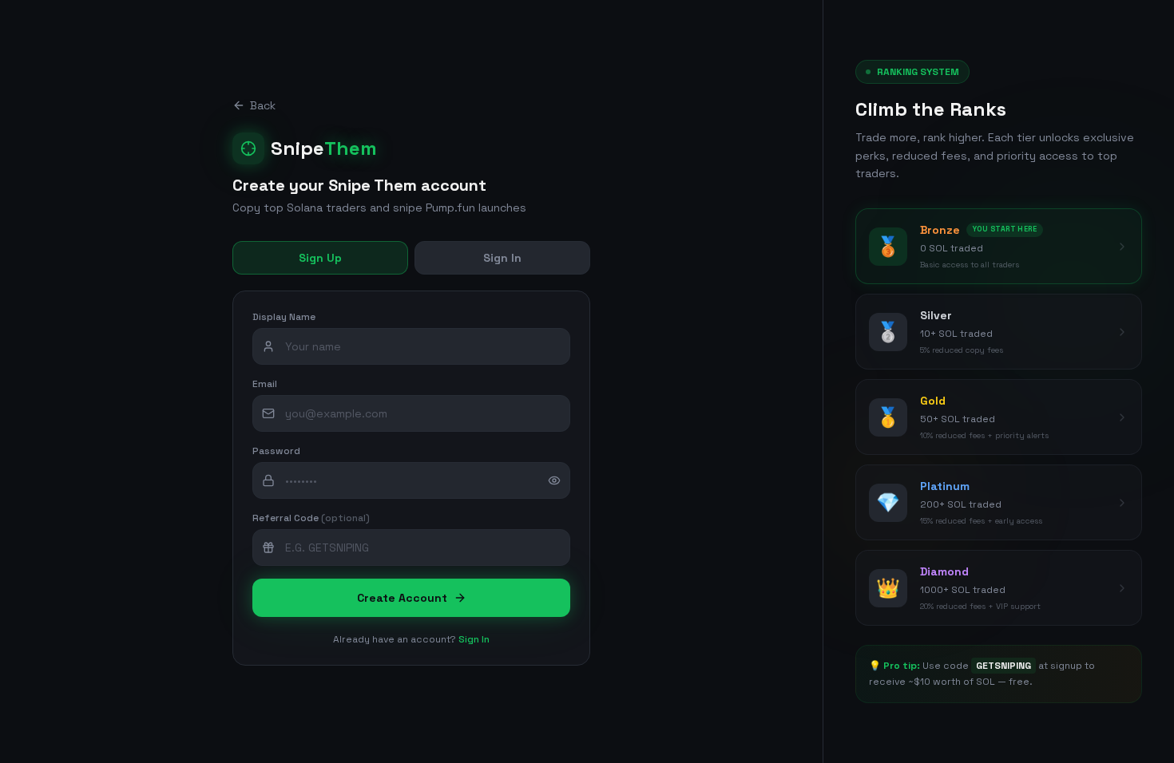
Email (264, 384)
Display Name (283, 316)
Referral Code (311, 518)
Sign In (502, 258)
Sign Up (320, 258)
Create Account (402, 598)
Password (276, 451)
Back (263, 105)
